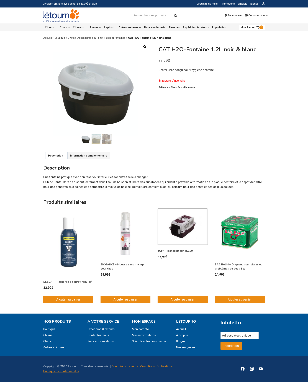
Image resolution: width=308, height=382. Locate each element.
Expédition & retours (196, 27)
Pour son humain (155, 27)
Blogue (254, 3)
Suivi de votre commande (149, 341)
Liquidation (219, 27)
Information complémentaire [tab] (88, 155)
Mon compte (140, 329)
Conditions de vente (124, 366)
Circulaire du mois (207, 3)
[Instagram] (252, 369)
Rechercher (176, 15)
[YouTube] (261, 369)
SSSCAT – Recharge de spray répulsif (67, 282)
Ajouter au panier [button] (68, 299)
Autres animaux (53, 347)
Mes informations (144, 335)
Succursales (235, 15)
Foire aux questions (101, 341)
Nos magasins (185, 347)
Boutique (60, 37)
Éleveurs (174, 27)
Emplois (242, 3)
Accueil (47, 37)
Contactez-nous (258, 15)
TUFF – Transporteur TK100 (175, 251)
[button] (145, 47)
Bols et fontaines (115, 37)
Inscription (231, 346)
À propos (182, 335)
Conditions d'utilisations (156, 366)
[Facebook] (243, 369)
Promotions (228, 3)
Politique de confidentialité (61, 371)
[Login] (263, 3)
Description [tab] (55, 155)
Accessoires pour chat (90, 37)
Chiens (47, 335)
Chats (71, 37)
